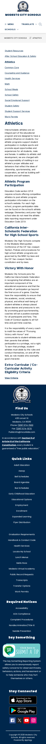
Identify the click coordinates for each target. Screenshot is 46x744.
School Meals (11, 89)
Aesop (22, 470)
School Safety (12, 95)
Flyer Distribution (21, 522)
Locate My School (22, 551)
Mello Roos (21, 563)
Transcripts (22, 580)
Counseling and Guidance (17, 73)
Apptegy (28, 740)
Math (7, 84)
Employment (21, 505)
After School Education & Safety (20, 56)
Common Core (12, 67)
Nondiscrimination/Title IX (22, 625)
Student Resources (14, 50)
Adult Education (22, 465)
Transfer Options (21, 585)
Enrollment (21, 510)
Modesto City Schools (15, 38)
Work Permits (11, 116)
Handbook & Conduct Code (22, 540)
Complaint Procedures (21, 619)
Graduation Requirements (22, 534)
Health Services (12, 78)
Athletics (37, 38)
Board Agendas (21, 482)
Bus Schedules (22, 488)
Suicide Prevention (22, 631)
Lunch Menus (21, 557)
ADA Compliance (21, 613)
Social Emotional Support (17, 100)
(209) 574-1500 (25, 425)
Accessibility (22, 608)
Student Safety (12, 106)
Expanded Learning (21, 516)
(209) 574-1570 (24, 428)
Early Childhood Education (22, 493)
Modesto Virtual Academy (22, 568)
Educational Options (22, 499)
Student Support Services (17, 111)
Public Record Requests (21, 574)
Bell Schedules (22, 476)
